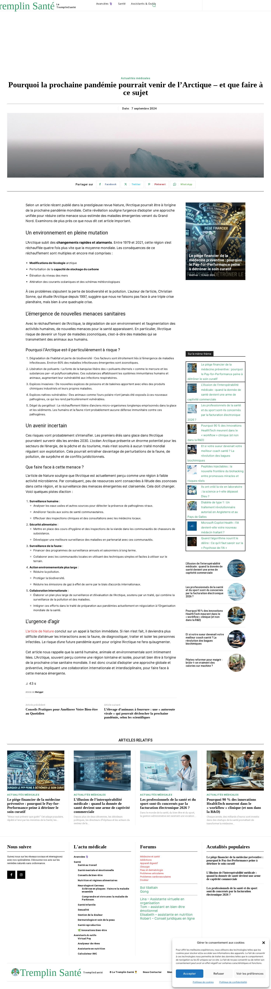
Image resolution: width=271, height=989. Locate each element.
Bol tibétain (149, 888)
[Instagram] (21, 875)
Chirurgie (145, 866)
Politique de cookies (203, 982)
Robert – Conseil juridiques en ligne (167, 918)
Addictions (146, 859)
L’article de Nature (40, 631)
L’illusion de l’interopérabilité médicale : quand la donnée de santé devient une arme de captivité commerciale (204, 568)
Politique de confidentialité (233, 982)
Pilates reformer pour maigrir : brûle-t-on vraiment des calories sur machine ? (204, 662)
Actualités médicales (135, 78)
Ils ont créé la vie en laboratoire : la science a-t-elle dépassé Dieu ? (221, 491)
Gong (144, 891)
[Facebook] (11, 875)
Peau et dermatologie (151, 870)
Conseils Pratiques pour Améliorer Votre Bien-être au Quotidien (62, 711)
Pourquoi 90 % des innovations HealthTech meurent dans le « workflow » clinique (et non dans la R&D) (204, 615)
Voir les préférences (249, 973)
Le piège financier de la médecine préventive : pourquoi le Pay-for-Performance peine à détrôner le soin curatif (215, 262)
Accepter (189, 973)
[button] (263, 943)
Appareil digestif (149, 863)
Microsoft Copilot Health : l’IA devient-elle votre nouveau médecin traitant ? (220, 527)
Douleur (144, 880)
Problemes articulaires (152, 873)
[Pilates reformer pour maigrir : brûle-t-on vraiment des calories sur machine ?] (236, 663)
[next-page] (239, 209)
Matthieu (193, 275)
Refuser (218, 973)
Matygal (39, 692)
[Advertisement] (135, 48)
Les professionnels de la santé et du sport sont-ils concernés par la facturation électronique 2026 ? (204, 592)
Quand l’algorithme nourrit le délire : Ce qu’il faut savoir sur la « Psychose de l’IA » (222, 543)
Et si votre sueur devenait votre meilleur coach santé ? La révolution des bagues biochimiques (205, 639)
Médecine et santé (150, 856)
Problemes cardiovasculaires (155, 876)
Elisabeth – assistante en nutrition (166, 914)
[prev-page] (232, 209)
